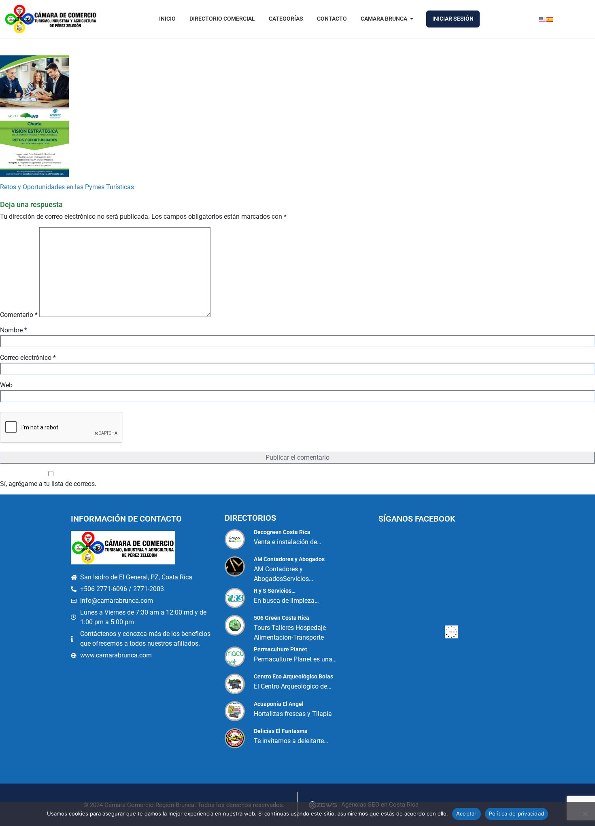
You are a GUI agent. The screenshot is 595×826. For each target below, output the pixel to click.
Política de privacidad (516, 813)
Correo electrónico (28, 357)
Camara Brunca (384, 18)
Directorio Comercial (222, 18)
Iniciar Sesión (453, 18)
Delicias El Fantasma (281, 731)
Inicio (167, 18)
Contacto (332, 18)
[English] (542, 19)
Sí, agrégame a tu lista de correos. (48, 484)
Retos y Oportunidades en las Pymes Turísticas (67, 187)
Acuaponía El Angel (279, 704)
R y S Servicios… (274, 590)
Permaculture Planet (280, 649)
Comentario (19, 315)
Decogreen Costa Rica (282, 532)
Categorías (286, 18)
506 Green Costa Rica (281, 618)
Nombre (13, 330)
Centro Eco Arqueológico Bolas (293, 676)
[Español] (550, 19)
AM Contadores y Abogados (289, 559)
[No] (585, 814)
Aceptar (466, 813)
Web (6, 385)
